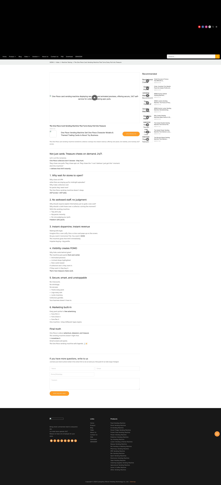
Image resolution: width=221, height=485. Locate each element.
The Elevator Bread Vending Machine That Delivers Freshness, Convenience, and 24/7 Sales (162, 138)
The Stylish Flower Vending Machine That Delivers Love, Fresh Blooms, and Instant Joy (162, 131)
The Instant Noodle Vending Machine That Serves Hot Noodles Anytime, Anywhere (162, 123)
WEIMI (52, 62)
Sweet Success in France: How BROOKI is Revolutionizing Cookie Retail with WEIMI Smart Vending (162, 79)
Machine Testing (67, 62)
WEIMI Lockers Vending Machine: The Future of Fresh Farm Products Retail (162, 101)
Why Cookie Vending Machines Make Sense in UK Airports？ (162, 116)
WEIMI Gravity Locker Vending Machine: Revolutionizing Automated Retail (162, 109)
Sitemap (133, 481)
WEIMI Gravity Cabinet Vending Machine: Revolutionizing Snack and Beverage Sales (161, 94)
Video (57, 62)
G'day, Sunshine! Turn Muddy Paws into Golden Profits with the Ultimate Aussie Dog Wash (162, 87)
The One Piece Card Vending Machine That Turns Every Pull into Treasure (97, 62)
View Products (131, 134)
